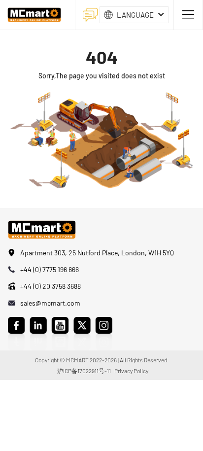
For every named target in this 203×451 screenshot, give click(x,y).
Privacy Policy (131, 370)
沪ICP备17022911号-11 (84, 370)
